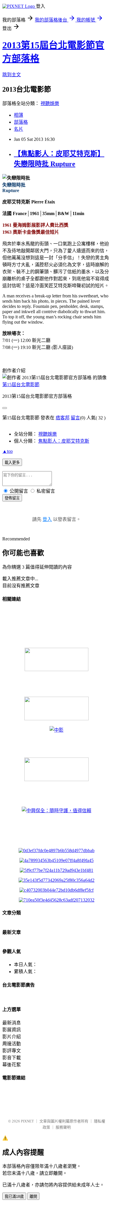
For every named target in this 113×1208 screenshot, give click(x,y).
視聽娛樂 (50, 103)
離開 (33, 1196)
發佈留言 (12, 498)
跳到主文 (11, 74)
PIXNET (27, 1121)
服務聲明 (63, 1127)
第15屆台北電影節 (20, 384)
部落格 (21, 122)
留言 (75, 417)
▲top (7, 451)
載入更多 (12, 462)
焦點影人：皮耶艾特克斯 (63, 441)
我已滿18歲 (14, 1196)
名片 (18, 129)
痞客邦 (63, 417)
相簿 (18, 115)
